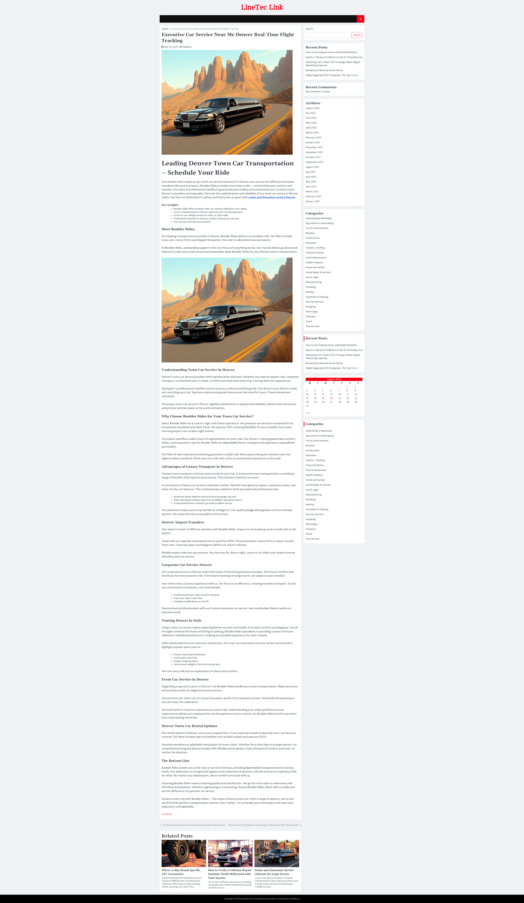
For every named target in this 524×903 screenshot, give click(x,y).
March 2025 (312, 191)
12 (323, 394)
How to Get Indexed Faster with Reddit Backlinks (331, 52)
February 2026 (313, 137)
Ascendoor (271, 899)
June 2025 (311, 176)
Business (310, 233)
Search (309, 28)
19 (323, 398)
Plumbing (311, 287)
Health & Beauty (314, 262)
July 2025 (310, 172)
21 (339, 398)
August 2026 (312, 108)
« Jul (308, 412)
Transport (167, 814)
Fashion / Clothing (315, 247)
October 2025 (313, 157)
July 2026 (311, 113)
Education (311, 242)
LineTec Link (262, 7)
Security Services (315, 301)
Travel (309, 321)
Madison (187, 46)
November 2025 (314, 152)
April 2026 (311, 127)
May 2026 (311, 122)
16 (356, 394)
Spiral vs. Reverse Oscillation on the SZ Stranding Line (334, 57)
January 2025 (313, 201)
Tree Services (312, 326)
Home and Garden (315, 267)
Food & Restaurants (316, 257)
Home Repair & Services (318, 272)
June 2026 (311, 117)
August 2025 (312, 167)
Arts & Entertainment (317, 228)
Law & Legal (312, 277)
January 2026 (313, 142)
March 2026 (312, 132)
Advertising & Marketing (319, 218)
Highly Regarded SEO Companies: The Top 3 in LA (332, 75)
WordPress (294, 899)
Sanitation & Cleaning (317, 296)
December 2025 (314, 147)
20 (331, 398)
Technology (312, 311)
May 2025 (311, 181)
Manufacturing (314, 282)
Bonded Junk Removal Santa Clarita (324, 70)
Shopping (311, 306)
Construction (313, 238)
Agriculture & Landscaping (320, 223)
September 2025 (314, 162)
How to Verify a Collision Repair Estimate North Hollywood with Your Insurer (229, 874)
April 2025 (311, 186)
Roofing (310, 292)
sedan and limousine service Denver (271, 197)
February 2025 (313, 196)
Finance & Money (315, 252)
